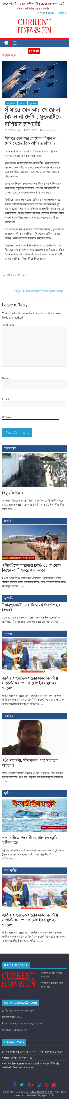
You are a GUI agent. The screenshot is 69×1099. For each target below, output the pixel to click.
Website (7, 417)
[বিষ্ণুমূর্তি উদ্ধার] (34, 455)
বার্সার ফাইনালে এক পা (15, 275)
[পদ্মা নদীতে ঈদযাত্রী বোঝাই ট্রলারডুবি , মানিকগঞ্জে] (34, 799)
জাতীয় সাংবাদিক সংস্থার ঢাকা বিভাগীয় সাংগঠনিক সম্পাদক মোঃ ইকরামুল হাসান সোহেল (31, 683)
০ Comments (49, 130)
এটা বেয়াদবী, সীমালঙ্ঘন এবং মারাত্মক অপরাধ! (30, 763)
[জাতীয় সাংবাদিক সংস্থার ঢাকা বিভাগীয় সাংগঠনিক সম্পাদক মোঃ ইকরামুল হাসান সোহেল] (34, 640)
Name (5, 378)
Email (5, 399)
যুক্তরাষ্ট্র (32, 103)
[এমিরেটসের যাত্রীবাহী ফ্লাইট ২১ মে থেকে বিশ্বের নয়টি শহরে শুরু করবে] (34, 527)
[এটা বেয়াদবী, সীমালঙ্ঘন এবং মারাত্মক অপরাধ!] (34, 722)
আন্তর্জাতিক (11, 103)
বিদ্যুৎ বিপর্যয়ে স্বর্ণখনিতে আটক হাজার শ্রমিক (41, 291)
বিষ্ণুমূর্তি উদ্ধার (9, 56)
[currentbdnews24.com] (6, 43)
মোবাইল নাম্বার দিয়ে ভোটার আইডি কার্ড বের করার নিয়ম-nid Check (32, 1051)
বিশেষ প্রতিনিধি (31, 130)
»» (15, 509)
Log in (50, 13)
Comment (8, 324)
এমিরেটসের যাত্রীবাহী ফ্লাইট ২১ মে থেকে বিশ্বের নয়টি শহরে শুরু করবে (31, 568)
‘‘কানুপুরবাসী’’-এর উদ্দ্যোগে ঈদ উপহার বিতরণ (31, 607)
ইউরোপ (22, 103)
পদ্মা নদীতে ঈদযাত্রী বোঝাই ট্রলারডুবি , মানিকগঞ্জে (31, 840)
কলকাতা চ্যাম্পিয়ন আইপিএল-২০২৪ (17, 1057)
